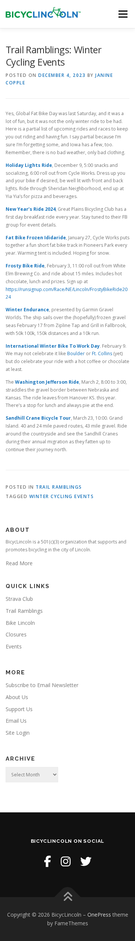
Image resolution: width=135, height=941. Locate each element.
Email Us (16, 720)
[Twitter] (86, 861)
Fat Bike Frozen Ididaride (36, 237)
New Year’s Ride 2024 (31, 209)
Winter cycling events (61, 496)
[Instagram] (65, 861)
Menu (122, 14)
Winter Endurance (27, 309)
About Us (17, 697)
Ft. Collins (102, 353)
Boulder (76, 353)
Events (14, 646)
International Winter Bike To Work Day (53, 346)
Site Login (18, 732)
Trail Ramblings (59, 487)
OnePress (99, 914)
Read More (19, 563)
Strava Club (19, 598)
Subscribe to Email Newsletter (42, 685)
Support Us (19, 709)
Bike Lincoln (20, 622)
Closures (16, 634)
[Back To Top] (67, 897)
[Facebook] (47, 861)
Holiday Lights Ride (29, 165)
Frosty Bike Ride (25, 266)
